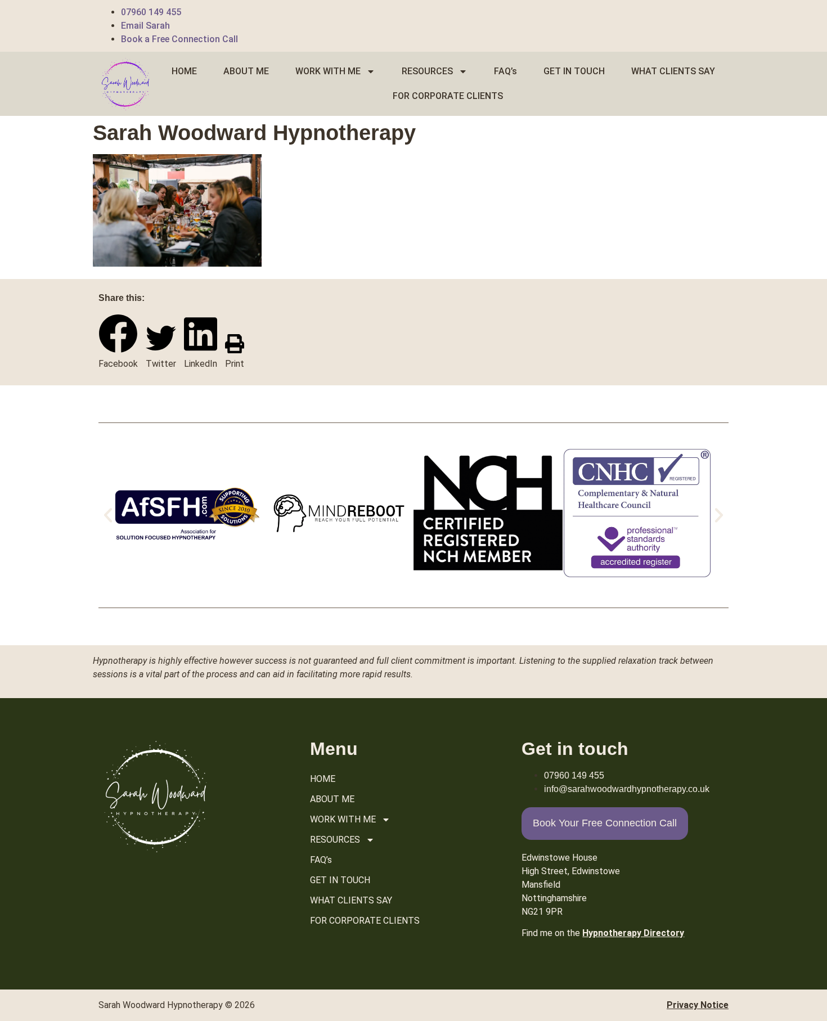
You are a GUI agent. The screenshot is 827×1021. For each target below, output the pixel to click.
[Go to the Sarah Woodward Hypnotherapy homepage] (154, 796)
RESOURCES (427, 71)
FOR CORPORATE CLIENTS (448, 96)
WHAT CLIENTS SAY (673, 71)
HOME (184, 71)
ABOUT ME (246, 71)
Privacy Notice (698, 1005)
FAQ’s (505, 71)
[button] (118, 342)
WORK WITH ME (328, 71)
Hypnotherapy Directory (633, 933)
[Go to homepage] (124, 83)
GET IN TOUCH (574, 71)
